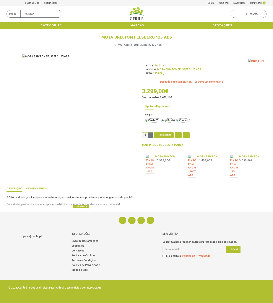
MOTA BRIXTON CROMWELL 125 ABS (251, 156)
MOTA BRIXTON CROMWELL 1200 (166, 156)
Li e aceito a (188, 255)
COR (147, 115)
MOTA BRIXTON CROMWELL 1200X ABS (209, 156)
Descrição (14, 188)
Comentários (36, 188)
